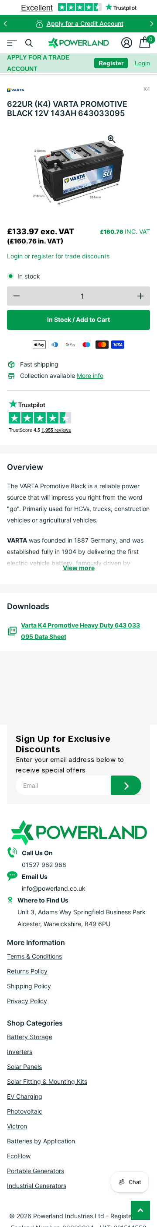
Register (111, 63)
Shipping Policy (29, 986)
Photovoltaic (24, 1111)
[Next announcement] (152, 23)
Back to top (140, 1210)
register (43, 256)
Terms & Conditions (34, 956)
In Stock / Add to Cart (78, 319)
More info (90, 375)
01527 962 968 (44, 864)
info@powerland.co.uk (53, 888)
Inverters (19, 1051)
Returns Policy (27, 971)
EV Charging (24, 1096)
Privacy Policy (27, 1001)
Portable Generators (35, 1170)
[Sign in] (126, 42)
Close (28, 42)
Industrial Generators (36, 1185)
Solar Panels (24, 1066)
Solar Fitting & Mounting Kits (47, 1081)
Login (142, 63)
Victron (17, 1126)
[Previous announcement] (5, 23)
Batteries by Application (41, 1141)
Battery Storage (29, 1036)
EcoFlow (19, 1156)
